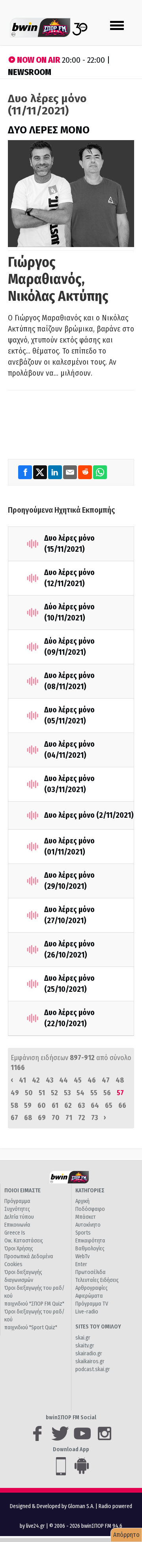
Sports (83, 1232)
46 (92, 1080)
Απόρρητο (126, 1534)
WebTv (82, 1256)
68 (28, 1117)
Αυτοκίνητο (88, 1225)
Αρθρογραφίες (91, 1288)
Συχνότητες (17, 1209)
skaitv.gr (84, 1345)
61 (55, 1105)
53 (67, 1093)
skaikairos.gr (90, 1361)
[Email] (70, 471)
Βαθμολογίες (90, 1248)
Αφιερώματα (89, 1296)
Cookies (13, 1264)
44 (63, 1080)
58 (14, 1105)
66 (122, 1105)
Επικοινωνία (17, 1225)
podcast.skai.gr (92, 1369)
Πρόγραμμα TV (91, 1303)
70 (56, 1117)
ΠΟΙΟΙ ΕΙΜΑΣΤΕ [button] (22, 1190)
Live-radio (86, 1311)
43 (49, 1080)
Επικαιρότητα (90, 1240)
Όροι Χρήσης (18, 1248)
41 (22, 1080)
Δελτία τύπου (19, 1217)
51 (42, 1093)
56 (107, 1093)
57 (120, 1093)
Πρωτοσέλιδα (90, 1272)
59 (28, 1105)
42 (36, 1080)
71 (68, 1117)
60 (41, 1105)
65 (108, 1105)
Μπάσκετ (85, 1217)
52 (54, 1093)
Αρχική (82, 1201)
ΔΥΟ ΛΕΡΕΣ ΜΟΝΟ (49, 130)
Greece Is (14, 1232)
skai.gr (82, 1337)
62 (68, 1105)
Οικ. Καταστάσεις (23, 1240)
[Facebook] (25, 471)
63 (81, 1105)
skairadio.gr (88, 1353)
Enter (81, 1264)
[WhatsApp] (100, 471)
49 (15, 1093)
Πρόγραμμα (17, 1201)
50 (29, 1093)
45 (78, 1080)
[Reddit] (85, 471)
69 (42, 1117)
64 (95, 1105)
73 (94, 1117)
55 (93, 1093)
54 (80, 1093)
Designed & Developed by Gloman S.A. (52, 1506)
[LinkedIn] (55, 471)
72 (81, 1117)
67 (14, 1117)
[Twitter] (40, 471)
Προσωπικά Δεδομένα (28, 1256)
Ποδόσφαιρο (90, 1209)
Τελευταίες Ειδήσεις (97, 1280)
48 (120, 1080)
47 (106, 1080)
